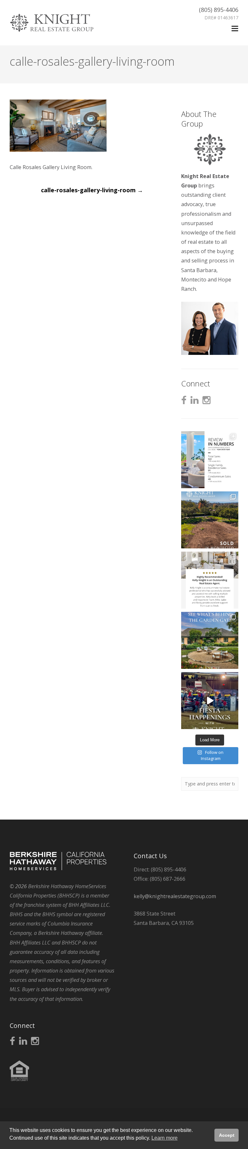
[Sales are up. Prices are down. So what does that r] (209, 459)
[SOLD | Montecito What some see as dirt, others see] (209, 519)
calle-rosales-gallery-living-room (92, 190)
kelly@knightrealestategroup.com (175, 896)
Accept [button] (226, 1135)
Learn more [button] (164, 1138)
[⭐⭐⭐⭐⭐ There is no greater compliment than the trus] (209, 580)
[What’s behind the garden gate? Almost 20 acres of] (209, 640)
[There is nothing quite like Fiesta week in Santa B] (209, 700)
